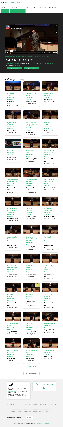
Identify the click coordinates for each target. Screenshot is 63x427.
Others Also (29, 295)
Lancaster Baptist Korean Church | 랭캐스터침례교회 (31, 411)
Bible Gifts (10, 151)
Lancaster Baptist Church (13, 2)
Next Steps (52, 7)
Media (27, 7)
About (4, 7)
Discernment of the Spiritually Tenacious (12, 210)
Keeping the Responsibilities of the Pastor (31, 238)
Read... (19, 65)
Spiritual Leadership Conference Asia (48, 407)
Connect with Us (15, 7)
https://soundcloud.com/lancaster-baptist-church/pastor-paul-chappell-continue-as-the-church (27, 56)
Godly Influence (49, 350)
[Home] (2, 2)
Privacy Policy (46, 423)
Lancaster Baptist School (30, 404)
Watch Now (32, 68)
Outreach (43, 7)
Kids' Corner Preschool (29, 407)
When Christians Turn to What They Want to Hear (31, 124)
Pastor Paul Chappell (12, 63)
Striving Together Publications (15, 409)
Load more (32, 367)
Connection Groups (13, 391)
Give (5, 11)
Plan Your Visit (17, 11)
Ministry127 (10, 407)
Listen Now (15, 68)
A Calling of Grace (49, 323)
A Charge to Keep (47, 63)
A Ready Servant (49, 93)
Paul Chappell (10, 404)
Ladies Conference (45, 409)
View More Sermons (31, 373)
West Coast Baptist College (14, 411)
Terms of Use (38, 423)
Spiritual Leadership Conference (48, 404)
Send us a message (13, 397)
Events (34, 7)
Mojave (29, 417)
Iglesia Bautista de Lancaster (31, 409)
